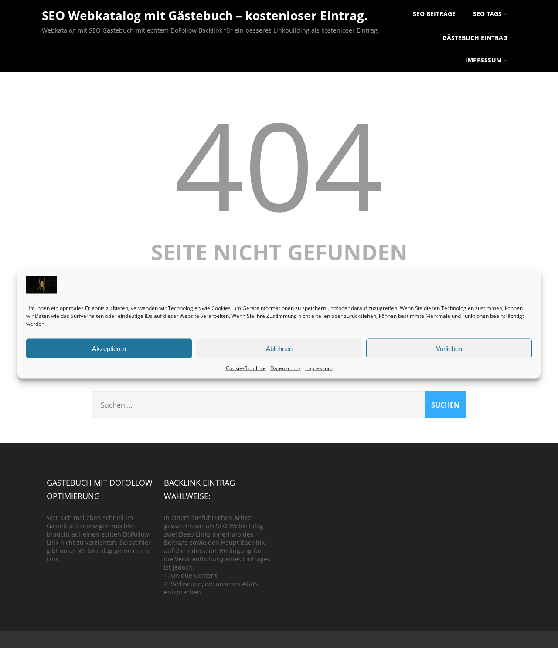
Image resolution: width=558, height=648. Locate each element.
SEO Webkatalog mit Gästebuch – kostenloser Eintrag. (204, 15)
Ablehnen (279, 348)
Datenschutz (285, 368)
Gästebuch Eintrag (474, 38)
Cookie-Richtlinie (246, 368)
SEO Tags (487, 14)
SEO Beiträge (434, 14)
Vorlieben (449, 348)
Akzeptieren (109, 348)
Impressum (319, 368)
